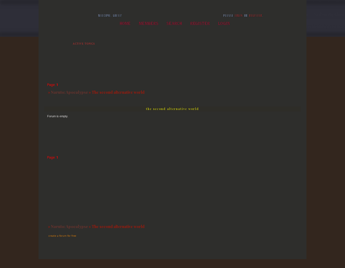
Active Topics (84, 43)
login (239, 16)
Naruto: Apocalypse (69, 92)
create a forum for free (62, 235)
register (256, 16)
